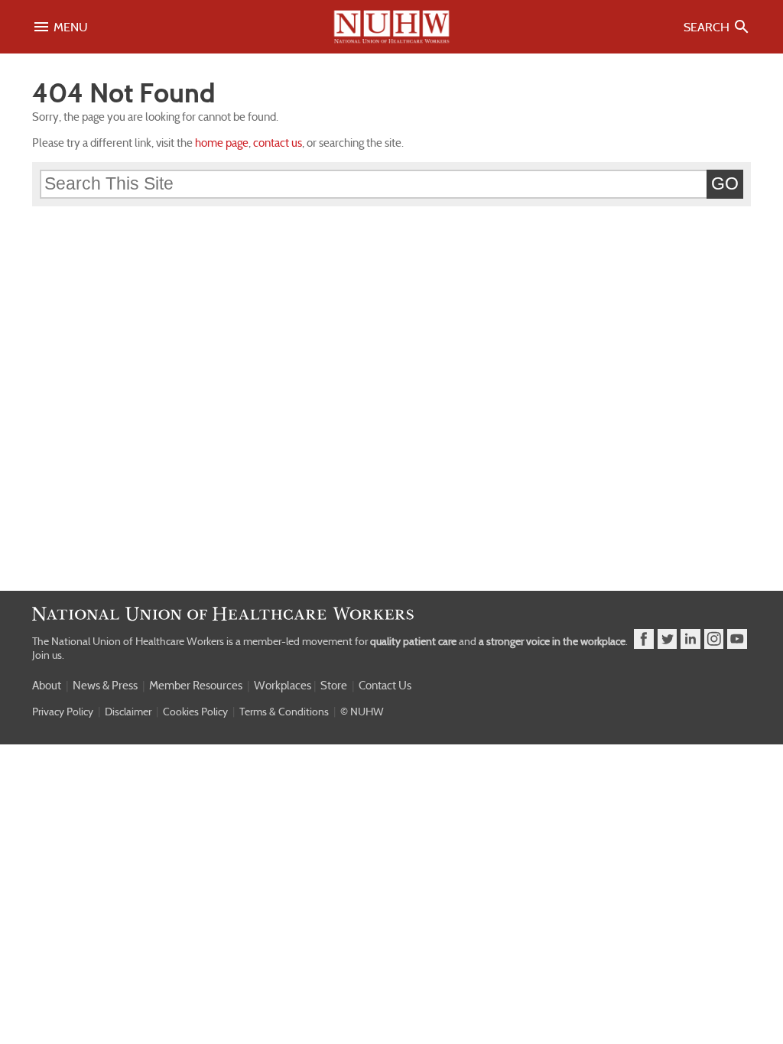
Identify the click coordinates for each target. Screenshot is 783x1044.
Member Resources (195, 685)
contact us (277, 143)
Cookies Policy (195, 711)
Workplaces (282, 685)
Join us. (48, 655)
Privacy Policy (62, 711)
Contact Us (385, 685)
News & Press (105, 685)
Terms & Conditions (284, 711)
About (46, 685)
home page (222, 143)
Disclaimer (128, 711)
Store (333, 685)
